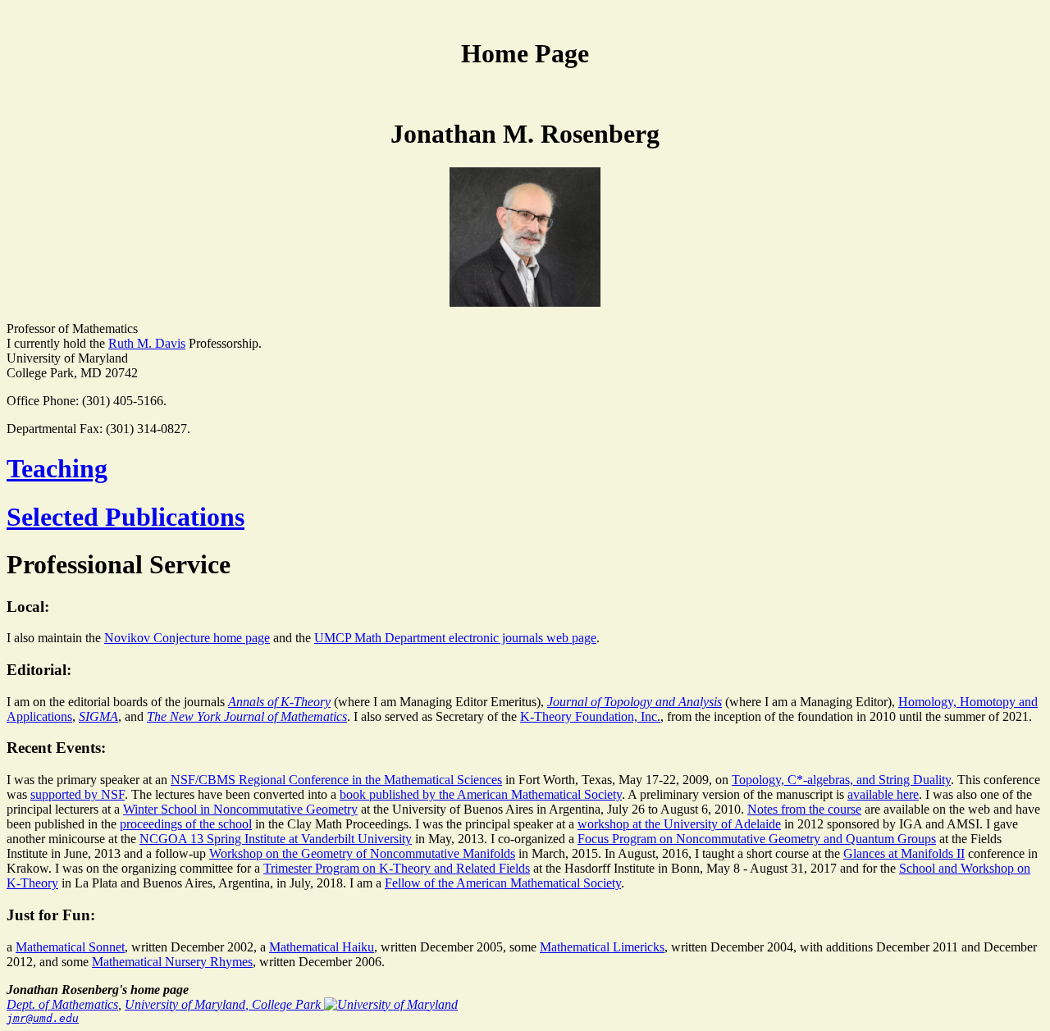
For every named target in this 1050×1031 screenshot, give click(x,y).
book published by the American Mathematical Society (481, 794)
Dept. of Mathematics (62, 1004)
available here (883, 794)
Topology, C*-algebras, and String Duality (841, 780)
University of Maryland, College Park (224, 1004)
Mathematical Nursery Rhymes (172, 962)
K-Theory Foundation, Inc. (590, 716)
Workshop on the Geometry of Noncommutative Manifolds (362, 853)
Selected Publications (125, 516)
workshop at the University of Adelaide (679, 824)
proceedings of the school (186, 824)
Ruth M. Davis (146, 343)
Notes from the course (804, 809)
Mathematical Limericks (602, 947)
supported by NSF (77, 794)
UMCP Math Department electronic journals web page (455, 638)
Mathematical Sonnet (70, 947)
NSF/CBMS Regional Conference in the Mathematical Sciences (336, 780)
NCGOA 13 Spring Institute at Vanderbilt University (275, 839)
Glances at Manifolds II (904, 853)
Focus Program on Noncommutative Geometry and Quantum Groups (757, 839)
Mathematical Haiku (321, 947)
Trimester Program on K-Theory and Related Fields (396, 868)
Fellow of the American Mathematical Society (503, 883)
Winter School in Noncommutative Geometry (240, 809)
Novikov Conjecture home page (187, 638)
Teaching (57, 468)
